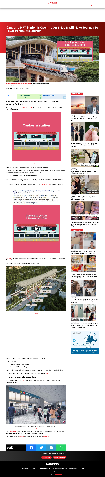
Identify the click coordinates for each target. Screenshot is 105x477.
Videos (87, 6)
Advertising (25, 468)
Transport (28, 83)
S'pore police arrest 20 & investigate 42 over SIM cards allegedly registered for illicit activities (84, 145)
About (34, 468)
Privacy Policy (73, 468)
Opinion (48, 6)
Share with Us (46, 457)
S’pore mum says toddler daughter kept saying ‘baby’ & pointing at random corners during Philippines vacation (85, 224)
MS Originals (79, 6)
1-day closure (13, 431)
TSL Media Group (58, 474)
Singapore (24, 6)
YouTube (21, 436)
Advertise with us (59, 457)
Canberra (9, 258)
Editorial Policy (45, 468)
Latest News (16, 6)
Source (36, 164)
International (33, 6)
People (41, 6)
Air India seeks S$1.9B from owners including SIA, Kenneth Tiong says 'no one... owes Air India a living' (84, 118)
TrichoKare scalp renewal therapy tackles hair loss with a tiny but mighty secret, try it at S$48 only (84, 300)
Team (82, 468)
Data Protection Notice (60, 468)
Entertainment (64, 6)
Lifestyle (55, 6)
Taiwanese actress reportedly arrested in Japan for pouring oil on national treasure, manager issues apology (83, 197)
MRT (24, 380)
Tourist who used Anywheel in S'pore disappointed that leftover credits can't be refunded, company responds (83, 171)
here (46, 373)
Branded (72, 6)
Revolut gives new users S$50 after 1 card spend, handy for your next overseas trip (83, 252)
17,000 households (27, 108)
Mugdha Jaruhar (12, 88)
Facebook (46, 436)
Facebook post (46, 184)
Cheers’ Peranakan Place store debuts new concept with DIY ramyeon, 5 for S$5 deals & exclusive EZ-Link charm (84, 276)
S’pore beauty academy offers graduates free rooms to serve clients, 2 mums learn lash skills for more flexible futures (85, 325)
